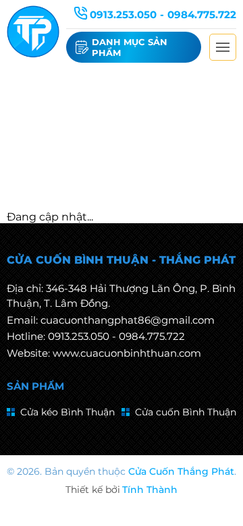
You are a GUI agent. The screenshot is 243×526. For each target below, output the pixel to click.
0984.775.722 (201, 14)
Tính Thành (150, 490)
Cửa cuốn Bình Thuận (185, 412)
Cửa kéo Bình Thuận (67, 412)
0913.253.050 (123, 14)
